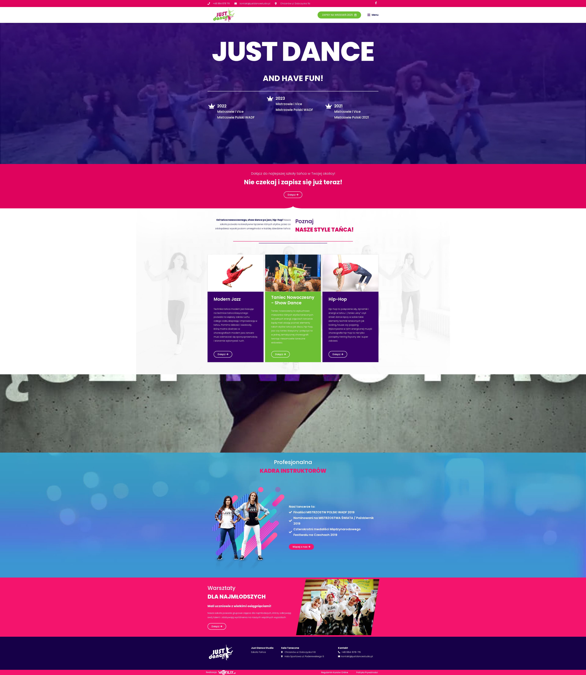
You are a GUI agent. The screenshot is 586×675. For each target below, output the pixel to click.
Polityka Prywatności (367, 672)
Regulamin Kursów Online (334, 672)
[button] (372, 15)
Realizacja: (211, 672)
